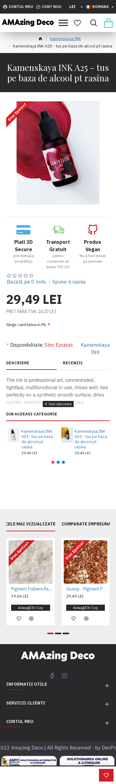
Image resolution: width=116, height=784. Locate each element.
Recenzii (73, 363)
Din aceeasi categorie (31, 414)
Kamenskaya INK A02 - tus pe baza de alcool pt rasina (91, 439)
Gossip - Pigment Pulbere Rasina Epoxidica (87, 589)
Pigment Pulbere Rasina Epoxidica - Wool (32, 589)
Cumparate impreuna (86, 524)
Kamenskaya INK (65, 38)
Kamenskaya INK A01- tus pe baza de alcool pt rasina (37, 439)
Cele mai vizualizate (30, 524)
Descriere (17, 363)
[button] (52, 462)
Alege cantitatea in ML (26, 324)
